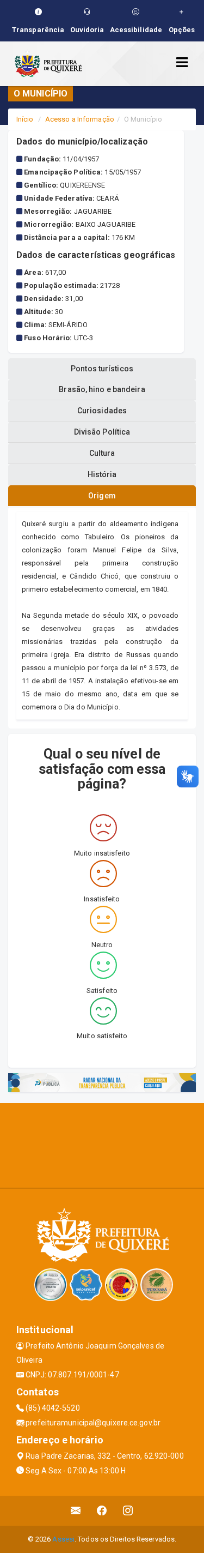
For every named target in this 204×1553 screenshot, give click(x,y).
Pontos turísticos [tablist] (102, 368)
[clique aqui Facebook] (102, 1510)
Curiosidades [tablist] (102, 410)
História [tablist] (102, 474)
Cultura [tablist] (102, 453)
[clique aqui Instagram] (128, 1510)
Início (25, 119)
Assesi (63, 1539)
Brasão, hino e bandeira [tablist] (102, 389)
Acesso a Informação (79, 119)
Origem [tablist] (102, 495)
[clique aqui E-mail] (75, 1510)
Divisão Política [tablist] (102, 432)
